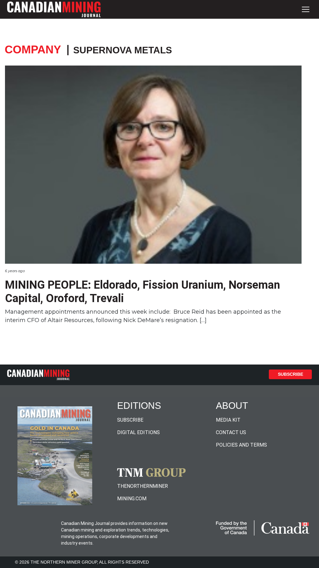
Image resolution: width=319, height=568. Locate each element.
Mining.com (131, 499)
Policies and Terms (241, 445)
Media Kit (228, 420)
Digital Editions (138, 432)
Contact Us (231, 432)
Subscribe (290, 374)
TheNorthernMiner (142, 486)
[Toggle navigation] (305, 9)
